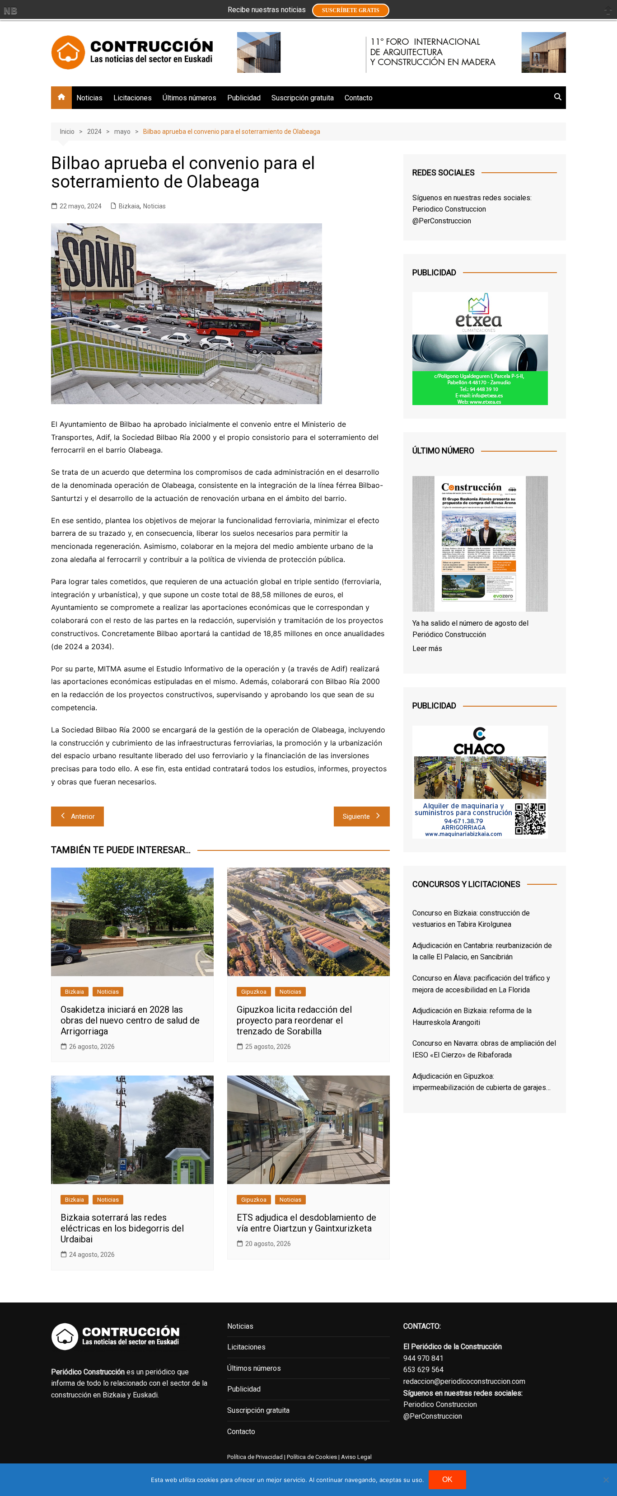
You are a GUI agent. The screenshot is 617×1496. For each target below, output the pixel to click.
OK (447, 1479)
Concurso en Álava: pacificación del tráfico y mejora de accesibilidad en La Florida (481, 984)
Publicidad (244, 98)
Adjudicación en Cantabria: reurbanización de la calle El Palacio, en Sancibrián (482, 951)
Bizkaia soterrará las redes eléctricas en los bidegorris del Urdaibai (122, 1228)
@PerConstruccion (441, 221)
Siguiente (356, 816)
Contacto (359, 98)
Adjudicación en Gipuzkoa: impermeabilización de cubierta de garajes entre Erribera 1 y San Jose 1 (479, 1083)
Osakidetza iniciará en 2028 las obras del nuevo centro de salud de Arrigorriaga (130, 1020)
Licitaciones (132, 98)
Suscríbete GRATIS (350, 10)
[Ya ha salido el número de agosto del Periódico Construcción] (480, 545)
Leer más (427, 648)
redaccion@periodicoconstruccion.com (464, 1381)
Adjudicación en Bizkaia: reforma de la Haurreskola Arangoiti (472, 1016)
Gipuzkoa (253, 991)
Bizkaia (129, 206)
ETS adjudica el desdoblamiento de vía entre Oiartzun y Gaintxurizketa (306, 1223)
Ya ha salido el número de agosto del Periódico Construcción (470, 629)
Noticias (89, 98)
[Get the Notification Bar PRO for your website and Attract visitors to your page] (10, 10)
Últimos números (189, 98)
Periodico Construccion (449, 209)
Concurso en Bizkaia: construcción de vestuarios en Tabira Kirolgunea (471, 919)
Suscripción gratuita (302, 98)
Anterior (83, 816)
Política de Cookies (311, 1457)
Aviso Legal (356, 1457)
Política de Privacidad (255, 1457)
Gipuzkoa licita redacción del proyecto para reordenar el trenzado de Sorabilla (294, 1020)
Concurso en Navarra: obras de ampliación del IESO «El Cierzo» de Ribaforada (484, 1049)
